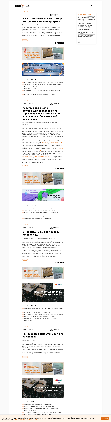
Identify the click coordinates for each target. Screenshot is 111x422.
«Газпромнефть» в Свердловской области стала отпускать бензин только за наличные (42, 91)
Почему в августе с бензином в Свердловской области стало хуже (85, 41)
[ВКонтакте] (55, 43)
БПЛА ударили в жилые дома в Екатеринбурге (37, 312)
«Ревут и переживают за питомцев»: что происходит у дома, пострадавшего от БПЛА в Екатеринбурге (86, 31)
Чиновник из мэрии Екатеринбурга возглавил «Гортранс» (39, 406)
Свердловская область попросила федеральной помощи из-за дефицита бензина (43, 309)
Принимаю (105, 418)
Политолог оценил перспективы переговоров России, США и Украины (43, 82)
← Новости (25, 11)
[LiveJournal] (63, 43)
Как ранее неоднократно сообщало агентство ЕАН (36, 156)
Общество (25, 40)
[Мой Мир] (61, 43)
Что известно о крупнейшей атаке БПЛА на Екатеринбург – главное (42, 84)
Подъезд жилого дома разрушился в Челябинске (37, 414)
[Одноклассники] (57, 43)
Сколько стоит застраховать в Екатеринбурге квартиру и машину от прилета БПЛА (85, 26)
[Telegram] (59, 43)
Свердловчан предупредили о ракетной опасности (38, 218)
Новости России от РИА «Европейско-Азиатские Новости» (19, 6)
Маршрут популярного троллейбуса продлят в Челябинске (40, 94)
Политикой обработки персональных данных (26, 419)
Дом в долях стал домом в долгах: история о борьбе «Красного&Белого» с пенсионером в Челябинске (86, 21)
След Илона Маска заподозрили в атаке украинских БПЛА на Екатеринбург (40, 319)
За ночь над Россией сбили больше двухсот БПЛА (37, 216)
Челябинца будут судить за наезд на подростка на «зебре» (40, 210)
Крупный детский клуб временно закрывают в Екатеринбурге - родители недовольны (41, 87)
